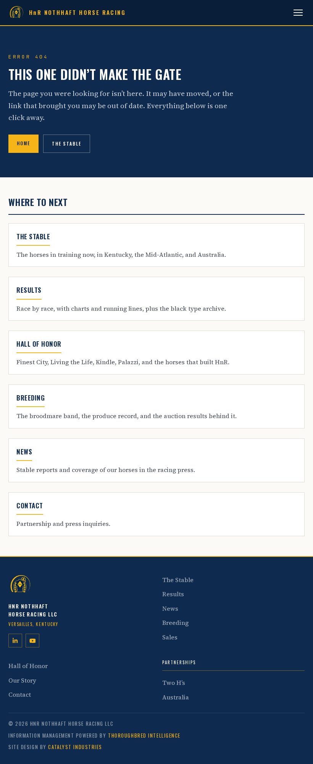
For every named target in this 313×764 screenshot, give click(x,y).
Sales (169, 637)
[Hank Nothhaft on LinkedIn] (15, 640)
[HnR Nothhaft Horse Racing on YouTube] (32, 640)
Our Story (22, 680)
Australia (175, 697)
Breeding (175, 622)
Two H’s (173, 682)
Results (173, 594)
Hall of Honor (28, 666)
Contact (19, 694)
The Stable (66, 143)
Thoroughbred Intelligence (144, 735)
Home (23, 143)
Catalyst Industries (75, 747)
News (170, 608)
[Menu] (298, 12)
